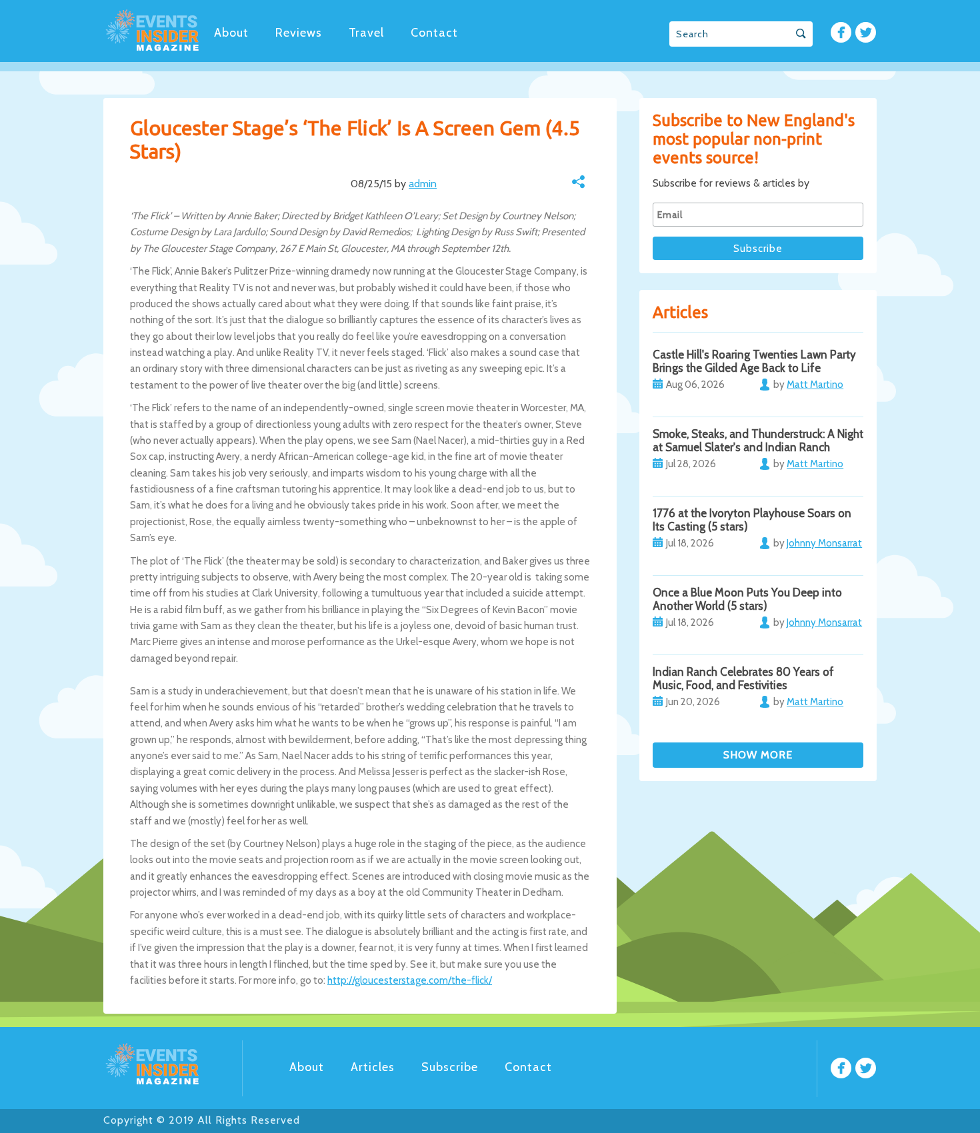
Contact (434, 32)
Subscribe (449, 1067)
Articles (373, 1067)
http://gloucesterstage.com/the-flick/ (409, 980)
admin (423, 183)
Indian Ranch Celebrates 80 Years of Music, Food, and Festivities (743, 678)
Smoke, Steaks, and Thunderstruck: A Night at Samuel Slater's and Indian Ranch (758, 440)
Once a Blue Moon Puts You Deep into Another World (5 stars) (747, 599)
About (231, 32)
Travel (366, 32)
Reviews (298, 32)
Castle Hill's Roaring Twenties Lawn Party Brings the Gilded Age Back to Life (754, 361)
